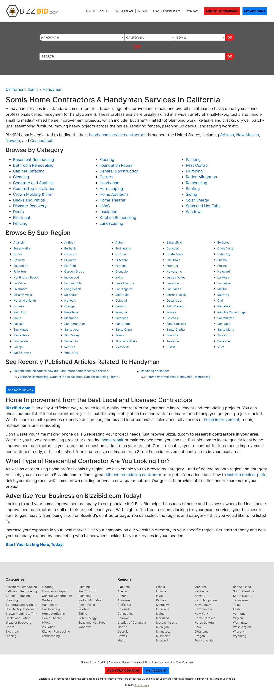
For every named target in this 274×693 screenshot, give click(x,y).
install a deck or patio (246, 474)
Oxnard (120, 306)
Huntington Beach (26, 277)
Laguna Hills (72, 283)
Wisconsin (240, 631)
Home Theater (113, 200)
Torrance (172, 341)
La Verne (19, 283)
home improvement (221, 419)
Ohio (197, 627)
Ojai (220, 300)
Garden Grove (74, 271)
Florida (122, 627)
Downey (19, 260)
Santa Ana (71, 329)
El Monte (121, 260)
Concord (70, 254)
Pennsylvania (203, 640)
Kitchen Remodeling (118, 217)
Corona (120, 254)
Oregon (199, 636)
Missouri (162, 640)
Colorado (124, 609)
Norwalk (70, 300)
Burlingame (123, 248)
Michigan (162, 627)
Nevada (13, 140)
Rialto (17, 318)
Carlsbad (172, 248)
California (14, 89)
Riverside (121, 318)
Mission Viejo (22, 295)
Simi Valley (72, 335)
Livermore (20, 289)
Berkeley (223, 242)
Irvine (119, 277)
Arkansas (123, 600)
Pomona (121, 312)
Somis (32, 89)
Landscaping (111, 223)
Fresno (222, 266)
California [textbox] (135, 37)
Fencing (20, 223)
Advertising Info (166, 11)
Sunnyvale (20, 341)
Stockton (223, 335)
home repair (113, 440)
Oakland (121, 300)
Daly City (223, 254)
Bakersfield (174, 242)
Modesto (70, 295)
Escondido (20, 266)
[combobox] (82, 37)
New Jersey (202, 604)
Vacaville (223, 341)
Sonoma (172, 335)
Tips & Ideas (123, 11)
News (142, 11)
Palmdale (223, 306)
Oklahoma (201, 631)
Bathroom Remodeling (33, 165)
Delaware (124, 618)
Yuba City (71, 353)
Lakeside (172, 283)
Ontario (18, 306)
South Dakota (242, 596)
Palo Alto (19, 312)
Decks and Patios (29, 200)
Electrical (21, 217)
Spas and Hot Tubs (203, 206)
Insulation (108, 211)
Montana (200, 587)
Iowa (159, 596)
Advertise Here (160, 662)
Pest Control (197, 165)
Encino (222, 260)
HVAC (105, 206)
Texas (237, 604)
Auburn (120, 242)
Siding (191, 194)
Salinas (18, 324)
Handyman (52, 89)
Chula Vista (225, 248)
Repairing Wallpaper (155, 371)
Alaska (122, 591)
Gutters (106, 177)
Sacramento (225, 318)
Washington (241, 622)
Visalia (171, 347)
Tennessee (240, 600)
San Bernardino (75, 324)
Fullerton (19, 271)
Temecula (71, 341)
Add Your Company (222, 11)
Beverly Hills (22, 248)
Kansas (161, 600)
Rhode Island (242, 587)
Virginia (238, 618)
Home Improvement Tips (136, 662)
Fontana (121, 266)
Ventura (69, 347)
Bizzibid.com (141, 685)
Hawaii (122, 636)
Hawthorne (174, 271)
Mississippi (163, 636)
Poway (171, 312)
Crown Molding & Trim (33, 194)
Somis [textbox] (181, 37)
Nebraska (201, 591)
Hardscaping (111, 188)
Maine (160, 613)
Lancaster (224, 283)
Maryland (162, 618)
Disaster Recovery (30, 206)
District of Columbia (131, 622)
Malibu (222, 289)
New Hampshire (205, 600)
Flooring (107, 159)
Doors (18, 211)
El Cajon (70, 260)
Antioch (69, 242)
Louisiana (162, 609)
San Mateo (21, 329)
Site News (114, 662)
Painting (193, 159)
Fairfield (70, 266)
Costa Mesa (174, 254)
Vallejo (18, 347)
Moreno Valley (176, 295)
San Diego (122, 324)
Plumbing (194, 171)
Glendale (121, 271)
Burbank (70, 248)
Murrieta (223, 295)
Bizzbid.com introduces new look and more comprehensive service (60, 371)
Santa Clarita (175, 329)
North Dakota (204, 622)
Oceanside (173, 300)
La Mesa (223, 277)
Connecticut (41, 140)
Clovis (17, 254)
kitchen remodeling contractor (133, 474)
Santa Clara (123, 329)
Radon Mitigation (201, 177)
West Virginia (242, 627)
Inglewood (71, 277)
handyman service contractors (117, 134)
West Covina (22, 353)
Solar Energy (197, 200)
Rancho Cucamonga (231, 312)
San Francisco (176, 324)
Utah (236, 609)
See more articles (20, 390)
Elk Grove (173, 260)
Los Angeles (124, 289)
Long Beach (72, 289)
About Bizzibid (96, 11)
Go (230, 37)
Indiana (161, 591)
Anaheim (19, 242)
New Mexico (247, 134)
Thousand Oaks (126, 341)
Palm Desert (175, 306)
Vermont (239, 613)
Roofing (193, 188)
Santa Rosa (21, 335)
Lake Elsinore (124, 283)
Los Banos (173, 289)
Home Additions (114, 194)
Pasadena (71, 312)
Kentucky (162, 604)
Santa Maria (225, 329)
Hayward (223, 271)
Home (84, 662)
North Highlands (25, 300)
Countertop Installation (34, 188)
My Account (254, 11)
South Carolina (243, 591)
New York (201, 613)
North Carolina (204, 618)
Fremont (172, 266)
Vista (220, 347)
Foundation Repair (116, 165)
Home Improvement (162, 377)
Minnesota (163, 631)
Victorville (122, 347)
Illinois (160, 587)
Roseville (172, 318)
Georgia (123, 631)
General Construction (119, 171)
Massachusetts (166, 622)
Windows (194, 211)
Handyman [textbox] (50, 37)
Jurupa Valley (175, 277)
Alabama (123, 587)
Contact (193, 11)
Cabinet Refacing (29, 171)
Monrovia (122, 295)
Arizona (227, 134)
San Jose (223, 324)
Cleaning (21, 177)
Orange (69, 306)
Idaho (121, 640)
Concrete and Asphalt (33, 182)
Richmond (71, 318)
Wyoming (239, 636)
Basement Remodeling (33, 159)
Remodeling (196, 182)
